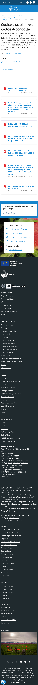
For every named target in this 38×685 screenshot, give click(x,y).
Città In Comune (26, 672)
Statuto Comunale (7, 554)
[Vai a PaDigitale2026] (13, 286)
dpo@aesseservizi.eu (12, 518)
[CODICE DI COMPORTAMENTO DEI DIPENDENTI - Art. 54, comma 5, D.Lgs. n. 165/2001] (5, 136)
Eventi (3, 423)
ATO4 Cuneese (6, 604)
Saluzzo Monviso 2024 (8, 620)
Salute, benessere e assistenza (11, 358)
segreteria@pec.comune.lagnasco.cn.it (17, 460)
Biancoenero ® (15, 677)
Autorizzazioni (5, 337)
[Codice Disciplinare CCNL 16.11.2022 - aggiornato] (5, 88)
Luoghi (3, 426)
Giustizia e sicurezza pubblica (10, 349)
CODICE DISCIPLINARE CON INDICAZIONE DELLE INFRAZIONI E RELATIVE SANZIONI (21, 152)
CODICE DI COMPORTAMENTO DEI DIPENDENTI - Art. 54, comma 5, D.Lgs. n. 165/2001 (21, 138)
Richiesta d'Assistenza (8, 548)
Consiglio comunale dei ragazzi (11, 381)
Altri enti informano (7, 397)
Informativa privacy (7, 557)
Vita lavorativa (6, 368)
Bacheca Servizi (6, 551)
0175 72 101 (8, 451)
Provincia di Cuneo (7, 589)
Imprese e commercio (8, 352)
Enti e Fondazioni (6, 308)
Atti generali (6, 20)
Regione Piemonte (7, 2)
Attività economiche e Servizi (10, 438)
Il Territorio (4, 429)
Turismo (3, 365)
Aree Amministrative (8, 299)
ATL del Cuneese (6, 614)
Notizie (3, 378)
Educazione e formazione (9, 346)
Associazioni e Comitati (8, 441)
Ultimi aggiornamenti (8, 569)
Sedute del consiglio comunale (11, 394)
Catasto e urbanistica (8, 340)
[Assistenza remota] (33, 672)
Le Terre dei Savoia (7, 617)
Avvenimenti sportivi (8, 387)
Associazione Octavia (8, 610)
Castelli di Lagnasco (7, 592)
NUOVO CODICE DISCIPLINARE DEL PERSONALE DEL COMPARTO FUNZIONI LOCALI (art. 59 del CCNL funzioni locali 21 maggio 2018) (21, 169)
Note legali (4, 560)
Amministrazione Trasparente (15, 16)
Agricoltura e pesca (7, 325)
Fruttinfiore (4, 595)
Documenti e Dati (6, 305)
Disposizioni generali (9, 18)
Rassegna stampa (7, 390)
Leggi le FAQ (5, 539)
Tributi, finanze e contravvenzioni (11, 362)
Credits (3, 566)
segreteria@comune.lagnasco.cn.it (16, 463)
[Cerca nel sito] (32, 8)
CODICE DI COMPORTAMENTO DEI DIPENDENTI (21, 187)
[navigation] (4, 8)
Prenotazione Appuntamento (10, 542)
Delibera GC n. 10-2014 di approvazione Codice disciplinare (20, 125)
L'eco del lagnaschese (8, 406)
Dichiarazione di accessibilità (10, 532)
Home (3, 16)
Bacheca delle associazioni (9, 403)
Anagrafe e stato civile (8, 331)
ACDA (3, 601)
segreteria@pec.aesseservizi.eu (14, 520)
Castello (3, 384)
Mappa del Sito (6, 575)
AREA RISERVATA (19, 682)
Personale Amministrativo (9, 311)
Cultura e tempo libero (8, 343)
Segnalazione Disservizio (9, 545)
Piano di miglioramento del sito (11, 535)
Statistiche (4, 572)
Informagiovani (6, 400)
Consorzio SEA (6, 598)
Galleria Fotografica (7, 432)
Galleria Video (5, 435)
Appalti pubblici (6, 334)
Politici (3, 314)
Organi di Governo (7, 296)
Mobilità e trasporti (7, 355)
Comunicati (4, 409)
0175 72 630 (8, 453)
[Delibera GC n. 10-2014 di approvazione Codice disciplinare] (5, 124)
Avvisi (3, 412)
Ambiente (4, 328)
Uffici (2, 302)
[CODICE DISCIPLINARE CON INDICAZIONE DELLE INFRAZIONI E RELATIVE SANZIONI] (5, 151)
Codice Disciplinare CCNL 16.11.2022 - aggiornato (17, 89)
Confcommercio (6, 623)
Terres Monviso (6, 607)
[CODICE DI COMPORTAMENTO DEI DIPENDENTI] (5, 187)
